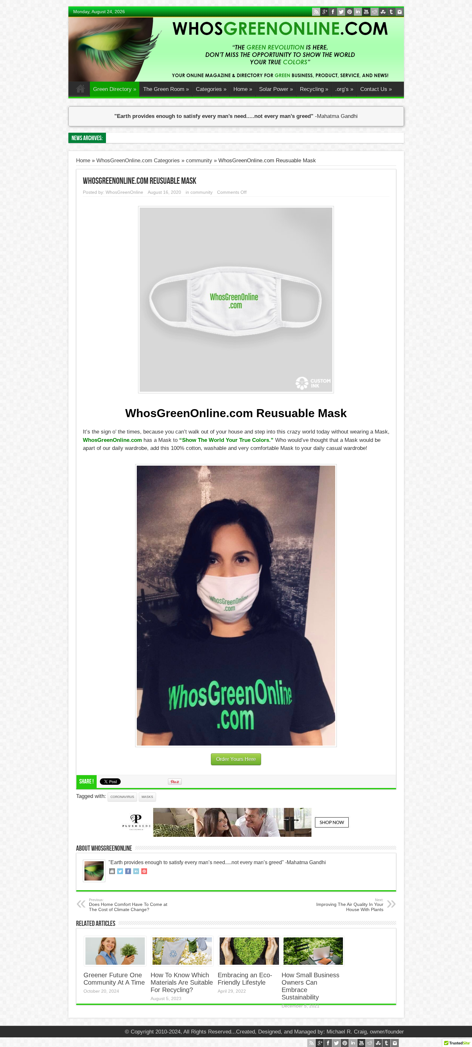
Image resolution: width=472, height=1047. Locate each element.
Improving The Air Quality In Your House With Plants (349, 905)
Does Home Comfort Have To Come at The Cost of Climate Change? (128, 905)
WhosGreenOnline (124, 192)
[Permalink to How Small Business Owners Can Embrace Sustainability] (313, 964)
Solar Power (276, 89)
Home (80, 90)
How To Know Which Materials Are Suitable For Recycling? (182, 982)
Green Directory (114, 89)
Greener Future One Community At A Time (114, 978)
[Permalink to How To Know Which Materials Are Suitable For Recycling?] (182, 964)
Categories (211, 89)
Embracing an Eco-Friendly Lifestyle (245, 978)
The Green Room (166, 89)
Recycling (314, 89)
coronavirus (122, 797)
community (199, 160)
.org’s (344, 89)
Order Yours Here (236, 759)
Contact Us (376, 89)
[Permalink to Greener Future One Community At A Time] (115, 964)
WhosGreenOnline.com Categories (138, 160)
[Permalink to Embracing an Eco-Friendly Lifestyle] (249, 964)
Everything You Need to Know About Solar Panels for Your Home (186, 138)
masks (147, 797)
